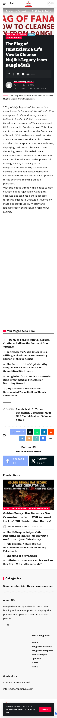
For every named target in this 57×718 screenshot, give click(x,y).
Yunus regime (14, 38)
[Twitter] (41, 461)
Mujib (48, 412)
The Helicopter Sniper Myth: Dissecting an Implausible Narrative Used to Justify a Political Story (25, 536)
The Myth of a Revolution (21, 555)
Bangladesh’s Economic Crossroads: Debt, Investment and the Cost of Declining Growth (27, 380)
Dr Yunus (37, 409)
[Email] (23, 74)
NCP (18, 416)
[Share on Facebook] (13, 74)
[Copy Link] (36, 438)
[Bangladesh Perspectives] (28, 3)
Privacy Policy (15, 710)
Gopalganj (37, 412)
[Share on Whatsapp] (37, 432)
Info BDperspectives (24, 82)
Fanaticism (23, 412)
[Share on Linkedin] (44, 432)
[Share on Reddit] (51, 432)
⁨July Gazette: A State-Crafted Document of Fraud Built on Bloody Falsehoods (24, 392)
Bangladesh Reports (15, 508)
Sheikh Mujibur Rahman (37, 416)
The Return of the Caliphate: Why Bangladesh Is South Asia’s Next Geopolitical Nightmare (25, 368)
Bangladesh (23, 409)
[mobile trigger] (6, 3)
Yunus (20, 419)
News (31, 35)
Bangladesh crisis (16, 35)
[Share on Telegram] (22, 438)
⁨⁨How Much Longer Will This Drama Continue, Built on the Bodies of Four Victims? (26, 343)
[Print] (28, 74)
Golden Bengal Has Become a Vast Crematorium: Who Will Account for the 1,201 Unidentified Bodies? (27, 517)
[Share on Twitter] (18, 74)
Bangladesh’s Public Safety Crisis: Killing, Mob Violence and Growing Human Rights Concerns (25, 355)
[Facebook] (15, 461)
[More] (33, 74)
